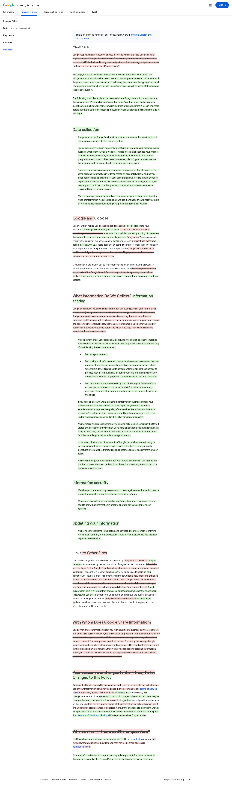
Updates (7, 49)
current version (139, 35)
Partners (7, 42)
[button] (210, 5)
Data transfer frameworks (17, 28)
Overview (8, 12)
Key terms (8, 35)
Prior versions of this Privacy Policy (90, 715)
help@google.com (82, 746)
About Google (58, 779)
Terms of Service (53, 12)
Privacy (73, 779)
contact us (137, 739)
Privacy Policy (29, 12)
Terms (83, 779)
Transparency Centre (100, 779)
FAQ (94, 12)
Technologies (78, 12)
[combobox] (177, 779)
